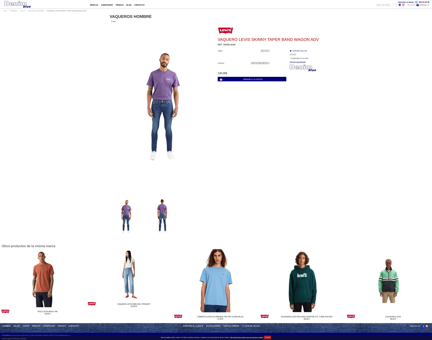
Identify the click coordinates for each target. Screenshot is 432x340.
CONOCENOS (107, 5)
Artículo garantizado (298, 62)
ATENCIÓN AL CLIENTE (193, 326)
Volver (114, 21)
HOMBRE (13, 11)
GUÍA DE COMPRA (231, 326)
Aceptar (267, 337)
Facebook (400, 5)
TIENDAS (120, 5)
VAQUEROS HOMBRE (35, 11)
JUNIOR (26, 326)
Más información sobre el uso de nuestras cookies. (246, 337)
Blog (403, 5)
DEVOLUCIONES (213, 326)
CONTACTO (139, 5)
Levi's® (22, 11)
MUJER (17, 326)
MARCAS (94, 5)
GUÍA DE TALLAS (299, 51)
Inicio (5, 11)
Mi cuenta (411, 5)
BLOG (129, 5)
